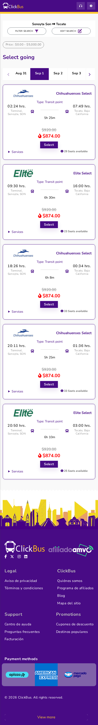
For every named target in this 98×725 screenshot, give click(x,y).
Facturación (14, 639)
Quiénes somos (69, 580)
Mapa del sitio (68, 603)
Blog (61, 595)
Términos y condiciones (24, 588)
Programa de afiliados (75, 588)
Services (17, 152)
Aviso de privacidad (21, 580)
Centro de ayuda (18, 624)
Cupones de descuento (74, 624)
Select (49, 145)
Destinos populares (72, 631)
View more (46, 717)
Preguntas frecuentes (22, 631)
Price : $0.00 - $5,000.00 (23, 45)
